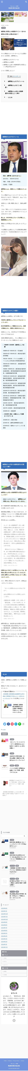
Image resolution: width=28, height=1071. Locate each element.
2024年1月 (4, 944)
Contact (22, 1060)
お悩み (5, 971)
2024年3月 (4, 939)
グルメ (6, 955)
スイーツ (5, 964)
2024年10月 (4, 919)
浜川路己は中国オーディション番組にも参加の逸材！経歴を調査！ (18, 883)
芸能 (5, 952)
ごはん (5, 958)
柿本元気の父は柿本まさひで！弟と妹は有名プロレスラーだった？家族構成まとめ (18, 857)
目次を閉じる (16, 76)
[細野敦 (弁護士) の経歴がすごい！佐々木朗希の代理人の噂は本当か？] (15, 724)
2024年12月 (4, 914)
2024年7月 (4, 928)
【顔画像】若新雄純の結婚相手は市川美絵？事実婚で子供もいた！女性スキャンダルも (13, 696)
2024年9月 (4, 922)
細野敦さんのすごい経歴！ (13, 86)
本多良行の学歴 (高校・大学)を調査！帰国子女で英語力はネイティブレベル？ (17, 758)
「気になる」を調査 (14, 1063)
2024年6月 (4, 930)
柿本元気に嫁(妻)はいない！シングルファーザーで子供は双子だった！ (18, 844)
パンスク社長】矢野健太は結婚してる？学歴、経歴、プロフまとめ (17, 770)
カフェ (5, 961)
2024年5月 (4, 933)
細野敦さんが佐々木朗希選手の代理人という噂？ (14, 92)
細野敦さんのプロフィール (15, 81)
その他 (4, 729)
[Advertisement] (14, 118)
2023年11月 (4, 947)
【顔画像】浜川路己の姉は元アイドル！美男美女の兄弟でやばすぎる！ (18, 870)
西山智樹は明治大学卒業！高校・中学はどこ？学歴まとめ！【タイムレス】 (18, 895)
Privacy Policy (16, 1060)
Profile (5, 1060)
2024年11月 (4, 916)
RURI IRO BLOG (14, 8)
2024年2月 (4, 941)
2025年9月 (4, 908)
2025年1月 (4, 911)
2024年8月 (4, 925)
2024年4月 (4, 936)
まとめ (9, 97)
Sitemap (10, 1060)
